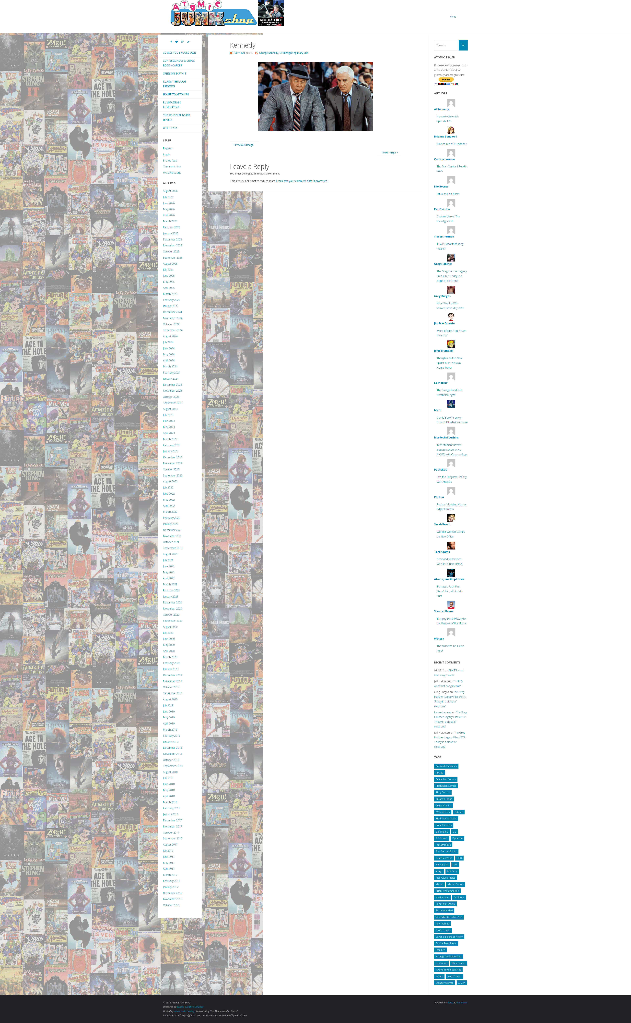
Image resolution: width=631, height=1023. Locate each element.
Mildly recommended (447, 890)
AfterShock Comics (446, 785)
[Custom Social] (188, 42)
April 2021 (169, 578)
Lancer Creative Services (190, 1007)
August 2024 (170, 336)
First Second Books (446, 851)
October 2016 (171, 905)
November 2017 (172, 826)
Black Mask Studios (446, 818)
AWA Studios (443, 812)
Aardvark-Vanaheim (446, 766)
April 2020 (169, 651)
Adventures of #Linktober (452, 144)
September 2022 (172, 475)
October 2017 (171, 832)
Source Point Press (446, 943)
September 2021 (172, 548)
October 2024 (171, 324)
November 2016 (172, 899)
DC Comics (442, 838)
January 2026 (170, 233)
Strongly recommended (448, 956)
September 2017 (172, 838)
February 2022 (171, 518)
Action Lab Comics (446, 779)
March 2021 (170, 584)
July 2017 (168, 850)
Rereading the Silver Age (449, 917)
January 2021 (170, 596)
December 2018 (172, 747)
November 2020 (172, 608)
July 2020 (168, 633)
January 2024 (170, 378)
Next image (389, 152)
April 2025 (169, 288)
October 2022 (171, 469)
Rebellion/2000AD (445, 903)
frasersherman (443, 712)
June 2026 (169, 203)
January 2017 (170, 887)
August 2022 (170, 481)
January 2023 (170, 451)
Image (439, 871)
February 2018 (171, 808)
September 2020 (172, 621)
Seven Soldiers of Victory (449, 936)
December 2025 (172, 239)
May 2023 (169, 427)
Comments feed (172, 166)
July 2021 (168, 560)
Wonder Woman (445, 982)
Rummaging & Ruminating (172, 105)
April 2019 (169, 723)
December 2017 (172, 820)
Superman (441, 963)
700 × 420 (239, 52)
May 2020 (169, 645)
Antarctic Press (444, 798)
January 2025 (170, 306)
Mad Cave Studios (446, 877)
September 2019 (172, 693)
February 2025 (171, 300)
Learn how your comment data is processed (301, 181)
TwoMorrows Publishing (448, 969)
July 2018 (168, 778)
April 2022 (169, 506)
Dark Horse (442, 831)
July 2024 (168, 342)
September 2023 (172, 403)
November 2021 (172, 536)
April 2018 (169, 796)
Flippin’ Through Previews (174, 84)
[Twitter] (177, 42)
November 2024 (172, 318)
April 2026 (169, 215)
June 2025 (169, 275)
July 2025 (168, 270)
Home (453, 16)
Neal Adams (442, 897)
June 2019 (169, 711)
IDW (455, 864)
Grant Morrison (444, 858)
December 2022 (172, 457)
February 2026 (171, 227)
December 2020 (172, 602)
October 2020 (171, 614)
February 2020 (171, 663)
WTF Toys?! (170, 128)
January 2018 (170, 814)
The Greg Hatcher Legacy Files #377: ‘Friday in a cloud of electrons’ (452, 276)
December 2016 (172, 893)
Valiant (439, 976)
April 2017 (169, 869)
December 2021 (172, 530)
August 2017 (170, 844)
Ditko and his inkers (448, 194)
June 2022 (169, 493)
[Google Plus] (183, 42)
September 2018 (172, 766)
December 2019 (172, 675)
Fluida (450, 1002)
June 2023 (169, 421)
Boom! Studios (444, 825)
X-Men (461, 982)
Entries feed (170, 160)
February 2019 (171, 735)
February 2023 (171, 445)
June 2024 (169, 348)
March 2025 (170, 294)
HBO (459, 858)
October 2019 (171, 687)
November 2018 (172, 754)
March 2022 (170, 511)
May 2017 (169, 863)
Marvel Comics (456, 884)
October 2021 (171, 542)
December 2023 (172, 385)
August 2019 (170, 699)
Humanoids (442, 864)
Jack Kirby (452, 871)
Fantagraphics (443, 844)
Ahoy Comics (443, 792)
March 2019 (170, 729)
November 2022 (172, 463)
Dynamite (457, 838)
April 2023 (169, 433)
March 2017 (170, 875)
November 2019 (172, 681)
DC (454, 831)
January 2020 (170, 669)
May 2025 (169, 282)
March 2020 (170, 657)
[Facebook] (171, 42)
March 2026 (170, 221)
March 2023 (170, 439)
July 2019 (168, 705)
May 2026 (169, 209)
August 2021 (170, 554)
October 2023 (171, 397)
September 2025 (172, 257)
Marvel (439, 884)
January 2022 (170, 524)
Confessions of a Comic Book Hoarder (179, 63)
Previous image (244, 145)
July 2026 (168, 197)
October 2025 (171, 251)
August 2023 (170, 409)
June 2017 (169, 857)
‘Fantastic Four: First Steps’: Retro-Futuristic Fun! (450, 591)
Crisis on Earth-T (174, 73)
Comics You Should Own (179, 52)
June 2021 (169, 566)
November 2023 (172, 390)
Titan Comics (459, 963)
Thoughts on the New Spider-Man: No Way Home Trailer (449, 362)
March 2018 (170, 802)
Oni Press (459, 897)
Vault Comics (455, 976)
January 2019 (170, 742)
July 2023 (168, 415)
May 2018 (169, 790)
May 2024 (169, 354)
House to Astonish (176, 94)
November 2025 (172, 245)
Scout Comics (443, 930)
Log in (166, 154)
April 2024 (169, 360)
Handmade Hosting (184, 1011)
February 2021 (171, 590)
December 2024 (172, 312)
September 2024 (172, 330)
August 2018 (170, 772)
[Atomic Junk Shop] (227, 13)
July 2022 (168, 487)
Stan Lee (440, 949)
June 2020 (169, 639)
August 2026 (170, 191)
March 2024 (170, 366)
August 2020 (170, 627)
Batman (459, 812)
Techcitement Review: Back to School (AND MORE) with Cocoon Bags (452, 449)
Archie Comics (443, 805)
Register (168, 148)
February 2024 (171, 372)
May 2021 (169, 572)
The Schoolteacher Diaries (176, 118)
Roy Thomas (442, 923)
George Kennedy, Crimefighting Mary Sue (283, 52)
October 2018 (171, 760)
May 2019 (169, 717)
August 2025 (170, 263)
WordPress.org (172, 172)
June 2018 (169, 784)
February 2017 (171, 881)
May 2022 (169, 499)
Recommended (444, 910)
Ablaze (439, 772)
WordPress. (462, 1002)
